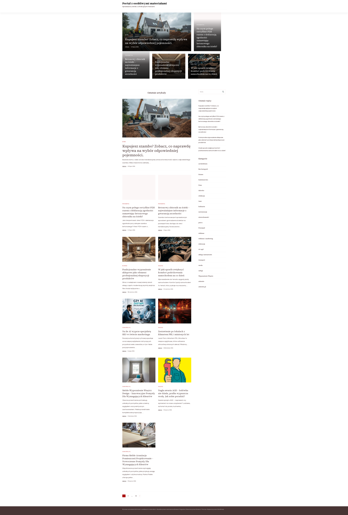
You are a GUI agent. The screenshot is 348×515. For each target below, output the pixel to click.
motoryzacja (202, 212)
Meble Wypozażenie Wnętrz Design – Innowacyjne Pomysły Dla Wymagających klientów (138, 393)
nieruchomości (203, 217)
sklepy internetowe (205, 255)
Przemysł (200, 25)
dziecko (201, 190)
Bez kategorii (203, 169)
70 (136, 496)
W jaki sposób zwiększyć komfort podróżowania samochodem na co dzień (204, 71)
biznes (157, 58)
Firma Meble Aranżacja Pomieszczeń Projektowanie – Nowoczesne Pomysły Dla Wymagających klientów (137, 460)
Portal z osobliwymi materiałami (144, 3)
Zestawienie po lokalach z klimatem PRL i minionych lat (173, 333)
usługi (193, 64)
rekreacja (201, 244)
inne (200, 201)
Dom (126, 35)
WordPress (220, 509)
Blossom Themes (201, 509)
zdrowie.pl (126, 327)
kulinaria (201, 206)
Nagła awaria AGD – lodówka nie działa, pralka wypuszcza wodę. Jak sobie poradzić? (173, 393)
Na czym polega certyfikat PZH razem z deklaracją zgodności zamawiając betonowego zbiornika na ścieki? (207, 37)
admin (127, 47)
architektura (202, 164)
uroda (200, 265)
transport (201, 260)
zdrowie (201, 281)
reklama (201, 233)
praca (200, 223)
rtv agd (200, 249)
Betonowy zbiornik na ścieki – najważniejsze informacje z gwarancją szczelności (135, 66)
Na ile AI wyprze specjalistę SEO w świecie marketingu (136, 333)
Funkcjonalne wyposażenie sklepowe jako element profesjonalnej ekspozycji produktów (168, 68)
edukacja (201, 196)
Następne (139, 496)
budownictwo (203, 180)
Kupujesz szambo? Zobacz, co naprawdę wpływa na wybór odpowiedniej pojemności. (156, 41)
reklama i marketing (205, 239)
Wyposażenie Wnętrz (205, 276)
